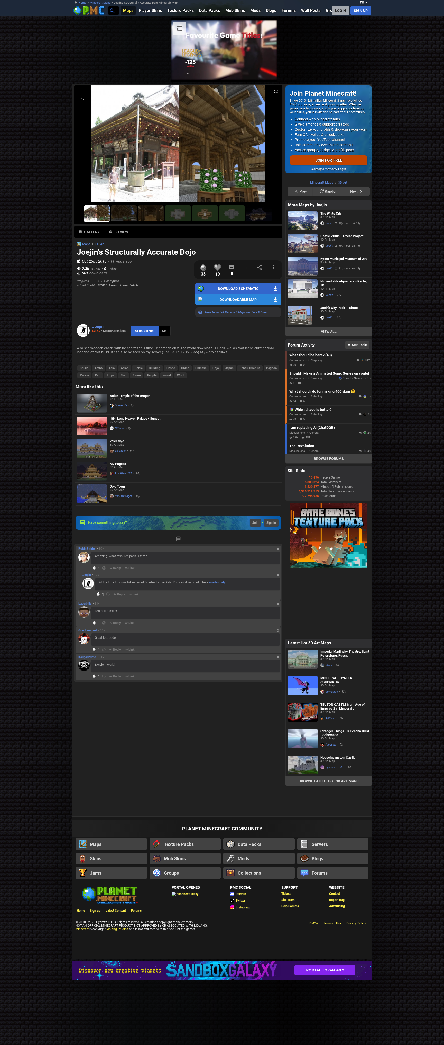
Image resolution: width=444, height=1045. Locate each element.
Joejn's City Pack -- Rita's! (339, 308)
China (185, 368)
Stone (137, 375)
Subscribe (145, 331)
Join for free (329, 160)
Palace (84, 375)
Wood (167, 375)
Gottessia (121, 405)
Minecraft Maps (100, 2)
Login (342, 169)
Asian (124, 368)
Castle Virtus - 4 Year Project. (342, 236)
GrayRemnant (87, 630)
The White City (331, 213)
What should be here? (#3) (310, 355)
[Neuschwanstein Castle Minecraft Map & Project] (303, 765)
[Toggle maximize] (276, 91)
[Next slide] (272, 146)
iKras (329, 665)
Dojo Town (117, 486)
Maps (86, 244)
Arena (99, 368)
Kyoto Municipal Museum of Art (343, 259)
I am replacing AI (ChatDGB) (312, 428)
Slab (123, 375)
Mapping (316, 360)
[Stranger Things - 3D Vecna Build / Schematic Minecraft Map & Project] (303, 740)
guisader (120, 451)
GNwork (120, 428)
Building (154, 368)
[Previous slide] (84, 146)
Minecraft (82, 929)
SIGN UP (361, 10)
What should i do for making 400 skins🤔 (322, 391)
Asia (112, 368)
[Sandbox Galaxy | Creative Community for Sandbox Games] (222, 970)
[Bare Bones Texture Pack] (328, 566)
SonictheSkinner (353, 378)
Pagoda (271, 368)
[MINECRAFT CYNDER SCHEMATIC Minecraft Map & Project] (303, 687)
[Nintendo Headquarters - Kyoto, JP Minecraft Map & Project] (303, 290)
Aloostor (331, 744)
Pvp (97, 375)
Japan (229, 368)
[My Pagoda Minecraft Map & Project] (92, 471)
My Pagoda (118, 464)
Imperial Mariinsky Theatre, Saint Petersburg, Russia (344, 653)
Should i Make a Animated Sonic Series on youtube (329, 373)
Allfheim (331, 718)
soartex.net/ (217, 582)
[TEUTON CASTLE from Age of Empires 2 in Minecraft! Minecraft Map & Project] (303, 714)
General (314, 433)
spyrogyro (332, 691)
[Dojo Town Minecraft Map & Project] (92, 493)
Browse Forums (329, 459)
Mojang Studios (117, 929)
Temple (151, 375)
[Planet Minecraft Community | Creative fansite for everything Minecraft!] (109, 894)
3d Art (84, 368)
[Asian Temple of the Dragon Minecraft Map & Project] (92, 403)
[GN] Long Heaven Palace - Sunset (135, 418)
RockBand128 (123, 473)
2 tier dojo (117, 441)
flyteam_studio (335, 767)
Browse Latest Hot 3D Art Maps (329, 781)
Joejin (98, 326)
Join (255, 523)
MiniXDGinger (123, 496)
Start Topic (359, 345)
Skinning (316, 378)
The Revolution (301, 446)
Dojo (215, 368)
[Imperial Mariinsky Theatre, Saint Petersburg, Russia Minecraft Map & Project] (303, 661)
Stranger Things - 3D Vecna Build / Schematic (344, 733)
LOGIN (340, 10)
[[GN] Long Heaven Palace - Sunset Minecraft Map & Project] (92, 426)
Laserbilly (84, 603)
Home (82, 2)
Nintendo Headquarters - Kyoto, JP (343, 283)
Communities (298, 360)
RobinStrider (87, 549)
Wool (180, 375)
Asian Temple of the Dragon (130, 396)
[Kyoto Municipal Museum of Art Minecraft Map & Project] (303, 266)
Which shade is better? (313, 410)
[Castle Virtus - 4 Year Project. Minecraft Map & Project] (303, 243)
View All (329, 332)
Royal (110, 375)
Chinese (200, 368)
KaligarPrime (87, 657)
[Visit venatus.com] (267, 71)
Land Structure (250, 368)
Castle (170, 368)
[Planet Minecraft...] (111, 10)
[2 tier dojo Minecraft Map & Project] (92, 448)
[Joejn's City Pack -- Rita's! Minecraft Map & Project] (303, 315)
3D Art (99, 244)
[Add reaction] (103, 568)
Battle (139, 368)
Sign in (271, 523)
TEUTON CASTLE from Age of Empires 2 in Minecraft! (342, 706)
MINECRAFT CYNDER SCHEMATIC (336, 680)
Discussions (297, 433)
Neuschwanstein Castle (337, 757)
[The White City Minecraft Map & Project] (303, 220)
